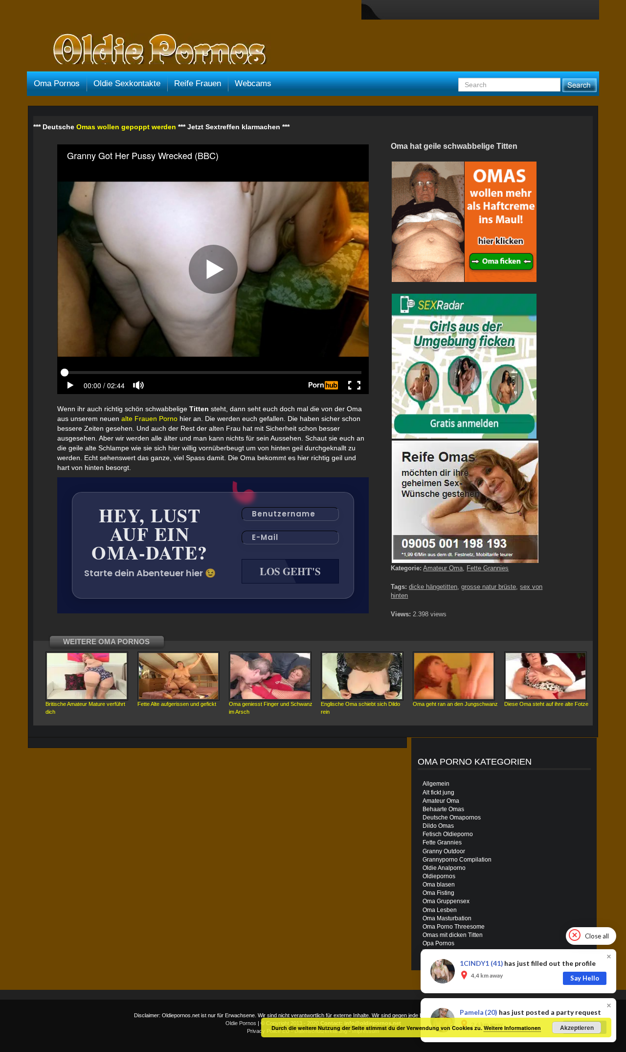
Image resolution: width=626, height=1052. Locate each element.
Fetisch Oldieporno (448, 834)
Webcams (253, 83)
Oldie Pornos (240, 1023)
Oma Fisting (438, 892)
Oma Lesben (440, 910)
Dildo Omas (438, 825)
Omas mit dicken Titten (453, 935)
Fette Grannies (488, 568)
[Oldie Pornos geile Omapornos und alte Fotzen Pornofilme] (155, 50)
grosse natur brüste (488, 586)
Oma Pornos (57, 83)
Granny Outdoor (444, 851)
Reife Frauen (197, 83)
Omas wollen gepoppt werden (126, 127)
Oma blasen (439, 884)
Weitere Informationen (512, 1027)
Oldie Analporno (444, 868)
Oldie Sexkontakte (126, 83)
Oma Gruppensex (446, 901)
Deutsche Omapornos (452, 817)
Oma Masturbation (447, 918)
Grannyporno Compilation (457, 859)
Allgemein (436, 783)
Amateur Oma (443, 568)
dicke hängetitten (433, 586)
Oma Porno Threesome (454, 926)
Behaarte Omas (443, 809)
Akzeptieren (577, 1027)
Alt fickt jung (438, 792)
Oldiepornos (439, 876)
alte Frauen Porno (149, 418)
